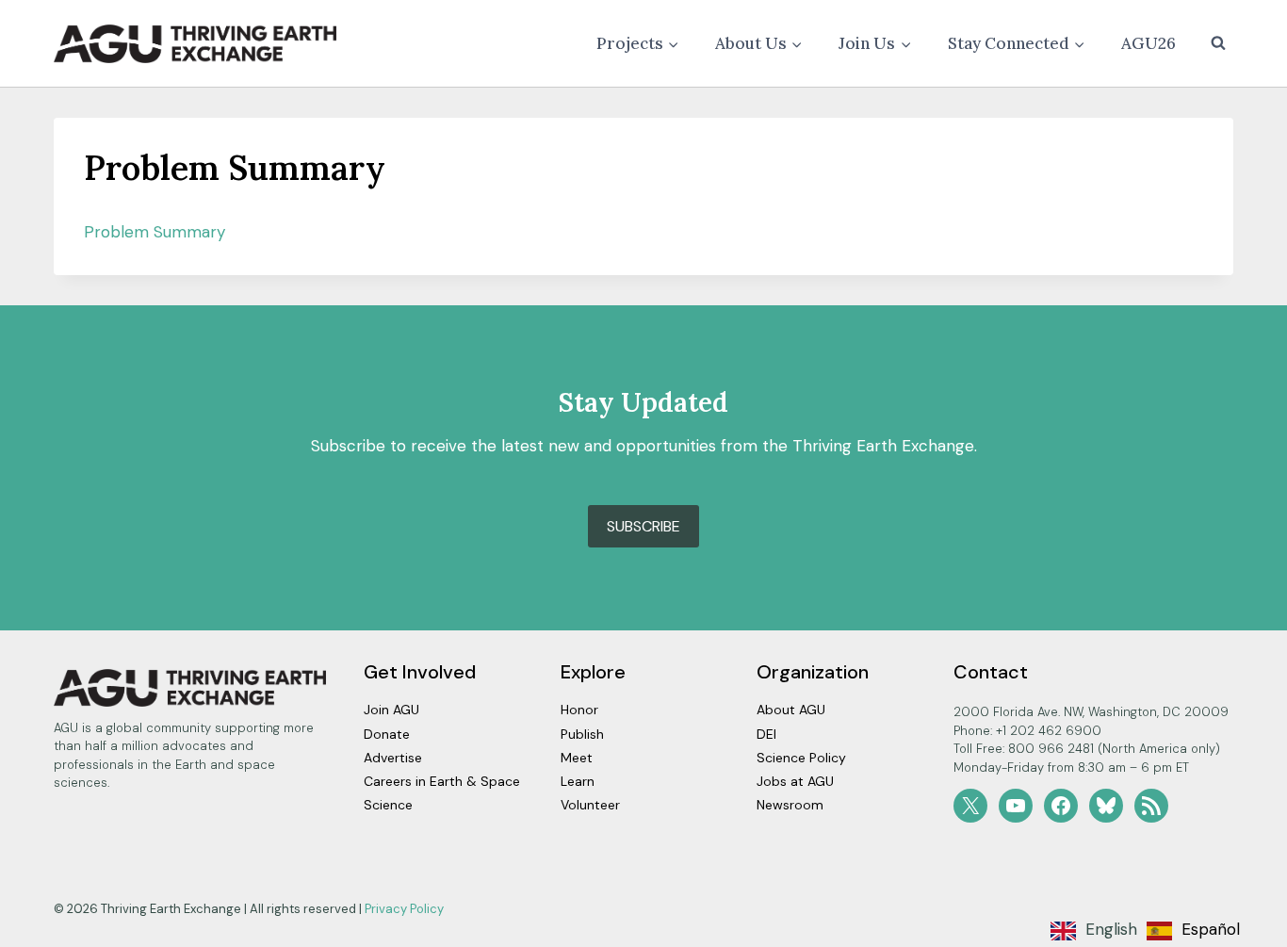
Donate (387, 734)
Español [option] (1210, 929)
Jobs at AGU (795, 781)
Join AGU (391, 709)
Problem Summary (154, 231)
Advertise (393, 757)
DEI (766, 734)
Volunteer (590, 804)
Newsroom (790, 804)
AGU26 (1148, 43)
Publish (582, 734)
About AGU (791, 709)
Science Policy (801, 757)
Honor (579, 709)
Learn (578, 781)
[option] (1193, 931)
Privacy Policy (404, 909)
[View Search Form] (1218, 43)
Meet (577, 757)
